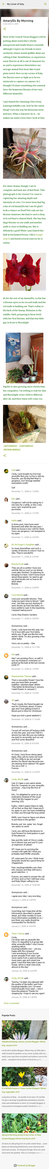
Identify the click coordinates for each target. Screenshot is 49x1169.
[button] (4, 29)
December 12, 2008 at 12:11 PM (26, 647)
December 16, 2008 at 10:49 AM (26, 885)
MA (13, 654)
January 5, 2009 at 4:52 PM (24, 926)
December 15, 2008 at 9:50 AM (25, 743)
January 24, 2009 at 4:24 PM (24, 971)
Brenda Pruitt (18, 564)
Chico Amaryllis (10, 446)
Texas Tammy (18, 933)
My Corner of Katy (15, 4)
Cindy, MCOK (17, 779)
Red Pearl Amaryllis (12, 449)
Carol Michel (17, 595)
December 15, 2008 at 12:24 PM (26, 772)
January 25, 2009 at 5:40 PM (24, 997)
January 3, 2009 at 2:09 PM (24, 900)
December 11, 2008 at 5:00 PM (25, 618)
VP (13, 700)
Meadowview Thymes (21, 676)
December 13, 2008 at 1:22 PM (25, 693)
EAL (13, 499)
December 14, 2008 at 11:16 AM (26, 719)
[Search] (45, 4)
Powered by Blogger (26, 1165)
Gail (13, 470)
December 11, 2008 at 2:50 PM (25, 557)
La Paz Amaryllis (26, 446)
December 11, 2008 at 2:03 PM (25, 537)
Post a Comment (11, 1003)
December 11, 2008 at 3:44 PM (25, 587)
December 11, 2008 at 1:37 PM (25, 513)
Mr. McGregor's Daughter (23, 544)
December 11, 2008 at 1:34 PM (25, 491)
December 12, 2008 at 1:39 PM (25, 669)
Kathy (14, 520)
